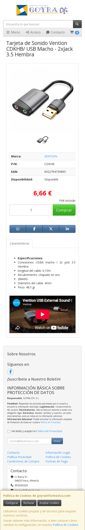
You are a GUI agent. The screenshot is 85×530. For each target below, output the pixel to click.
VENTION (50, 156)
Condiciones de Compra (23, 461)
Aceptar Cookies (49, 503)
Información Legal (58, 453)
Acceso (35, 32)
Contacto (57, 32)
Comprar (64, 210)
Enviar (57, 441)
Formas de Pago (57, 461)
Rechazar (29, 503)
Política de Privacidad (50, 422)
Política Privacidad (19, 457)
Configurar (12, 503)
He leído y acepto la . (37, 431)
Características (19, 243)
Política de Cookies (65, 525)
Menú (15, 32)
